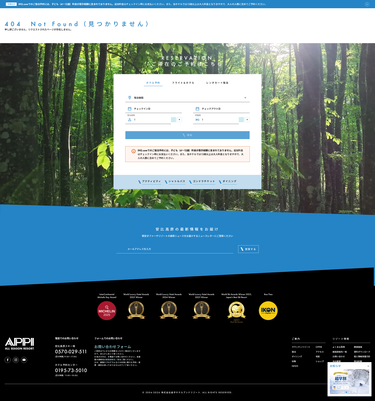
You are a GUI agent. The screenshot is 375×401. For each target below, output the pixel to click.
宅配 (318, 356)
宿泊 (294, 351)
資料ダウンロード (362, 351)
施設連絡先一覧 (112, 359)
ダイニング (297, 356)
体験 (294, 361)
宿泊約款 (358, 361)
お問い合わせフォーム (112, 346)
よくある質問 (339, 347)
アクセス (320, 351)
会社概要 (337, 361)
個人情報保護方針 (362, 356)
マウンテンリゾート (301, 347)
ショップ (320, 361)
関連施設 (358, 347)
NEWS (295, 366)
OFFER (319, 347)
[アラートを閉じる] (367, 4)
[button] (343, 392)
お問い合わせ (339, 356)
